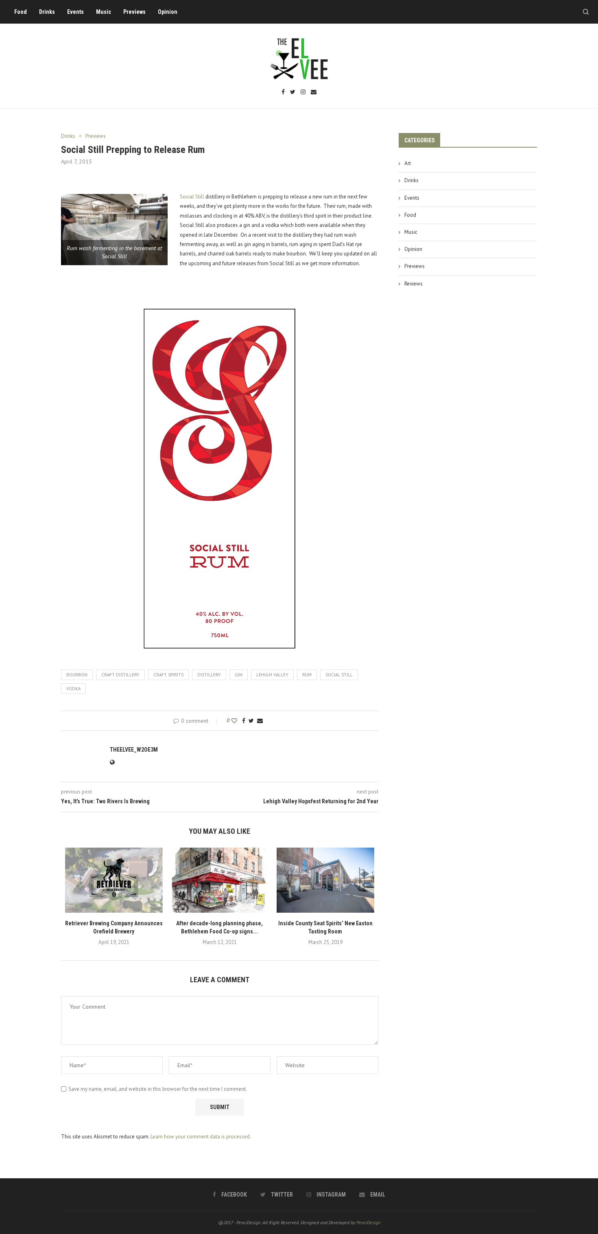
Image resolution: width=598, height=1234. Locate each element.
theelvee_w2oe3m (134, 749)
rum (307, 675)
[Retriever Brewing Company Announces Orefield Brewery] (114, 880)
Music (103, 12)
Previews (134, 12)
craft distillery (120, 675)
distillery (209, 675)
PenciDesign (368, 1222)
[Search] (586, 12)
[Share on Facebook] (243, 720)
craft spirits (168, 675)
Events (75, 12)
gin (238, 675)
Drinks (47, 12)
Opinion (167, 12)
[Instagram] (303, 92)
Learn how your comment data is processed (200, 1136)
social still (339, 675)
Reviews (413, 283)
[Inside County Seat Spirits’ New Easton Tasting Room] (325, 880)
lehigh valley (272, 675)
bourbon (76, 675)
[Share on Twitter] (251, 720)
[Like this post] (234, 720)
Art (407, 163)
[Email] (313, 92)
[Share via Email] (260, 720)
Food (20, 12)
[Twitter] (292, 92)
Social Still (192, 196)
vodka (73, 688)
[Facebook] (283, 92)
